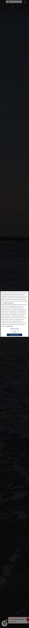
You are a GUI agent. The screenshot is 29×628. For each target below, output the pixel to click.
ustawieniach (9, 326)
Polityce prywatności (9, 302)
